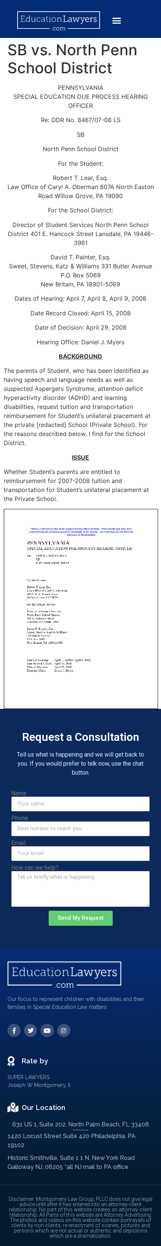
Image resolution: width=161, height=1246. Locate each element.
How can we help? (35, 868)
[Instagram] (63, 1030)
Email (18, 843)
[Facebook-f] (14, 1030)
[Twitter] (30, 1030)
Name (19, 793)
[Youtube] (47, 1030)
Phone (19, 818)
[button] (117, 21)
